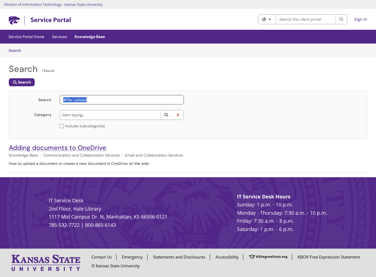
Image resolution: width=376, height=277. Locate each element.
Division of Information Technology (33, 4)
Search (17, 50)
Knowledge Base (90, 36)
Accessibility (227, 257)
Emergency (132, 257)
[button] (166, 115)
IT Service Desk (66, 200)
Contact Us (101, 257)
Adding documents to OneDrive (57, 147)
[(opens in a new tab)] (40, 20)
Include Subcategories (85, 125)
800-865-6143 (100, 225)
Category (42, 114)
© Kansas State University (115, 265)
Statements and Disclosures (179, 257)
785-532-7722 (64, 225)
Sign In (360, 19)
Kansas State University (83, 4)
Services (59, 36)
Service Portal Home (26, 36)
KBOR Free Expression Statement (329, 257)
